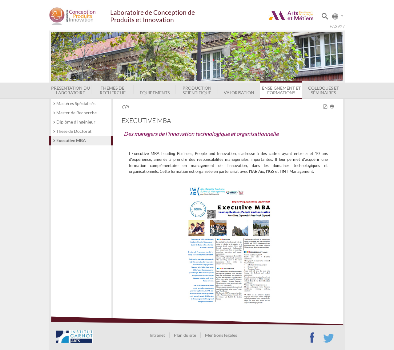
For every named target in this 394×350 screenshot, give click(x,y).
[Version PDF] (326, 106)
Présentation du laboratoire (70, 90)
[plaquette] (228, 244)
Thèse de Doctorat (73, 131)
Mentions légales (221, 335)
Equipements (155, 92)
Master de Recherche (76, 112)
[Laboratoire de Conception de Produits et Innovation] (79, 16)
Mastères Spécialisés (75, 103)
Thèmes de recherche (113, 90)
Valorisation (239, 92)
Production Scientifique (197, 90)
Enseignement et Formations (281, 90)
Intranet (157, 335)
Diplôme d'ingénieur (75, 121)
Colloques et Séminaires (323, 90)
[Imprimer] (333, 106)
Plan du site (185, 335)
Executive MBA (71, 140)
